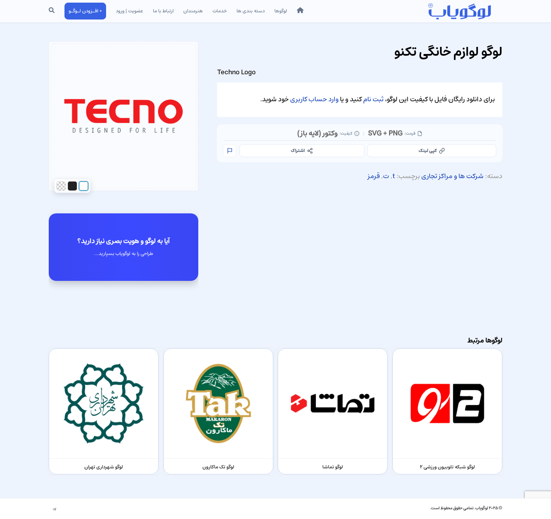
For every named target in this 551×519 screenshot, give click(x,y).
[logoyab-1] (459, 11)
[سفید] (83, 186)
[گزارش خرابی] (230, 150)
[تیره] (72, 186)
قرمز (374, 176)
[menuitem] (300, 11)
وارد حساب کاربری (314, 99)
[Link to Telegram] (54, 509)
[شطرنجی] (61, 186)
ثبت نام (373, 99)
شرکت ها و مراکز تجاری (452, 176)
